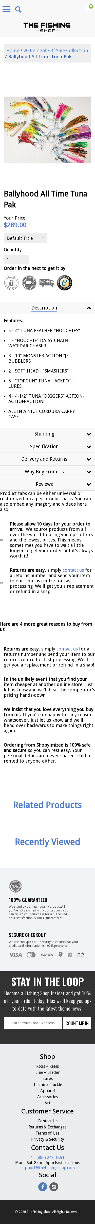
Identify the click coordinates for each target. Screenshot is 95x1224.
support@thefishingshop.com (48, 1167)
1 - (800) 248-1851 (47, 1157)
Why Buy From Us (44, 472)
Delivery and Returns (44, 459)
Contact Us (48, 1121)
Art (47, 1103)
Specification (44, 447)
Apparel (47, 1090)
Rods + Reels (47, 1066)
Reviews (44, 484)
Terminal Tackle (47, 1084)
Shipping (44, 434)
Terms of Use (47, 1133)
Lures (48, 1078)
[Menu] (6, 9)
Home (12, 50)
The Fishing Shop (39, 1212)
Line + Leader (47, 1072)
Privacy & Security (47, 1139)
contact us (67, 649)
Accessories (47, 1096)
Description (44, 308)
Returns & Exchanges (47, 1127)
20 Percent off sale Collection (56, 50)
